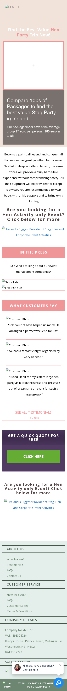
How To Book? (16, 595)
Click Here (33, 456)
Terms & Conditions (19, 611)
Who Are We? (15, 559)
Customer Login (17, 606)
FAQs (10, 570)
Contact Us (14, 576)
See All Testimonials (33, 412)
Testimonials (15, 565)
